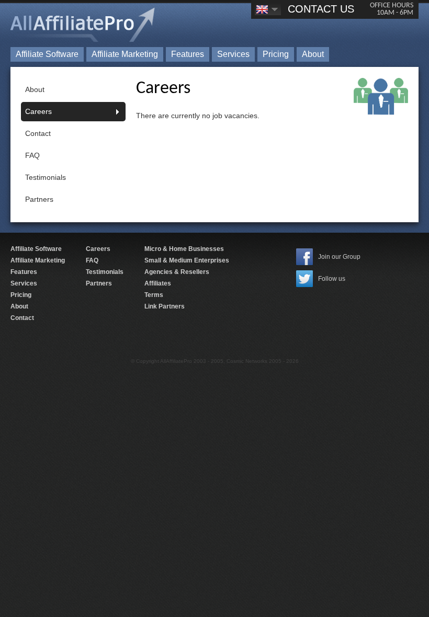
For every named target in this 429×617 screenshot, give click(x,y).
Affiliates (157, 283)
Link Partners (164, 306)
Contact (38, 133)
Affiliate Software (47, 54)
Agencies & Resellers (176, 272)
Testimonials (45, 177)
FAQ (32, 155)
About (313, 54)
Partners (39, 199)
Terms (153, 295)
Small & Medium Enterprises (186, 260)
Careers (38, 111)
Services (233, 54)
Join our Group (339, 256)
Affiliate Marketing (125, 54)
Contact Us (321, 9)
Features (187, 54)
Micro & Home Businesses (184, 249)
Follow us (331, 278)
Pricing (276, 54)
